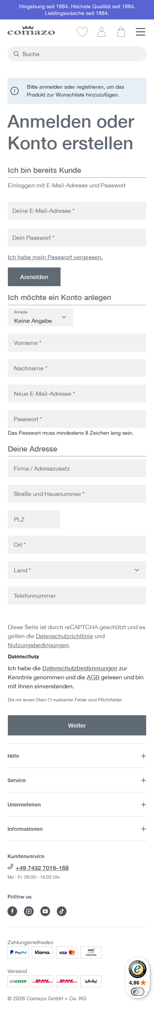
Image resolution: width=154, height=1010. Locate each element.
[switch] (137, 992)
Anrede (20, 312)
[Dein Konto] (102, 31)
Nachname (30, 368)
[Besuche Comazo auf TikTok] (62, 911)
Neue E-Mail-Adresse (44, 393)
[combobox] (81, 53)
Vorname (27, 342)
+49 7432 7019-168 (42, 867)
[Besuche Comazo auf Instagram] (29, 911)
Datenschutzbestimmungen (79, 667)
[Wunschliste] (82, 31)
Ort (20, 544)
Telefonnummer (35, 595)
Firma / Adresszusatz (42, 468)
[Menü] (141, 31)
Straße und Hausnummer (49, 493)
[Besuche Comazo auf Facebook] (12, 911)
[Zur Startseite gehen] (31, 30)
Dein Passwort (33, 237)
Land (22, 570)
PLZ (19, 519)
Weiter (77, 725)
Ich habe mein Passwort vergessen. (55, 257)
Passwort (28, 419)
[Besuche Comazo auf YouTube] (45, 911)
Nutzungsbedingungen (38, 645)
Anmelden (34, 276)
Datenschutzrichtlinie (64, 636)
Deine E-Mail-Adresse (43, 210)
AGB (93, 676)
